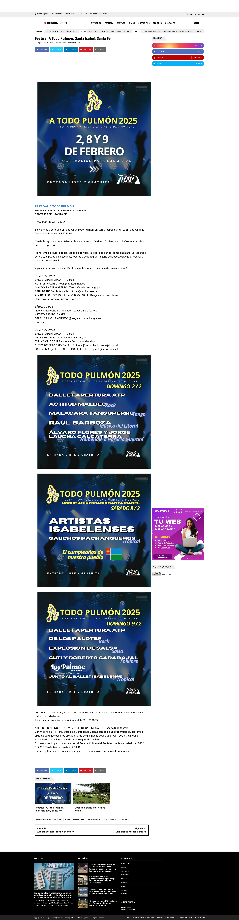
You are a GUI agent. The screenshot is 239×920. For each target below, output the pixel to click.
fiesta (83, 819)
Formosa (109, 23)
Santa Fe (121, 23)
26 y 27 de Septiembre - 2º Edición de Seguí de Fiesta (58, 31)
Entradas (129, 907)
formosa (124, 882)
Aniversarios (171, 917)
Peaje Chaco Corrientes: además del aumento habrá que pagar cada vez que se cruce (123, 31)
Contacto (170, 23)
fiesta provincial (94, 819)
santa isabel (75, 43)
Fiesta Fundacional (185, 917)
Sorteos (81, 14)
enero (60, 819)
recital (105, 819)
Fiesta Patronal (200, 917)
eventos (68, 819)
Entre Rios (96, 23)
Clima (105, 14)
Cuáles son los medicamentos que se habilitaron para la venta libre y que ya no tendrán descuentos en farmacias (53, 895)
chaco (123, 867)
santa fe (113, 819)
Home (127, 917)
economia (163, 31)
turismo (124, 894)
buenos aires (125, 863)
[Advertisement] (119, 5)
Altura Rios (70, 14)
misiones (124, 886)
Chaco (132, 23)
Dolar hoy (58, 14)
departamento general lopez (46, 819)
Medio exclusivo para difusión (143, 917)
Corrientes (144, 23)
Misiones (157, 23)
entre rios (125, 875)
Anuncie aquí (93, 14)
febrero (76, 819)
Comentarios (130, 909)
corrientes (86, 31)
